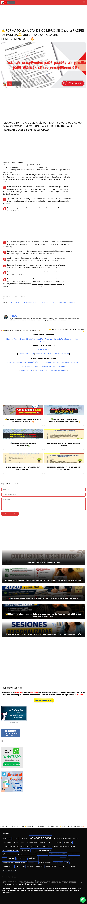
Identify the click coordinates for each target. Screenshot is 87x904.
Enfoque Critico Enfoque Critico (10, 846)
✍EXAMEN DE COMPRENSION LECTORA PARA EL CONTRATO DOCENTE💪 (66, 330)
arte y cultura (7, 842)
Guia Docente (25, 850)
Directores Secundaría (58, 370)
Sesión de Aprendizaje (50, 866)
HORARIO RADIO (42, 854)
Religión (45, 366)
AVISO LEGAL (18, 885)
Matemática (75, 362)
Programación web (45, 862)
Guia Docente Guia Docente (41, 850)
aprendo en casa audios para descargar (66, 838)
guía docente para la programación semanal (19, 854)
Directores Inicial (26, 370)
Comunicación (58, 362)
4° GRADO (47, 354)
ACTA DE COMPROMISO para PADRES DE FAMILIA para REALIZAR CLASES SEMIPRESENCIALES (43, 303)
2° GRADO (30, 354)
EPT (39, 366)
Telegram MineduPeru (27, 339)
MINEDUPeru (14, 316)
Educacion (58, 842)
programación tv (33, 862)
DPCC (9, 362)
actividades (7, 838)
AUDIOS (16, 842)
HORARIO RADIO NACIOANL (58, 854)
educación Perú (67, 842)
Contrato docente (32, 842)
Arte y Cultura (46, 362)
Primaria (63, 859)
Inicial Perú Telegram (44, 339)
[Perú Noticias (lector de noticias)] (7, 743)
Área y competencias (9, 870)
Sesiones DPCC (39, 866)
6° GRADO (65, 354)
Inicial (40, 350)
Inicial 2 (46, 350)
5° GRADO (56, 354)
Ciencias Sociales (19, 362)
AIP (50, 366)
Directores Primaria (41, 370)
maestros (11, 859)
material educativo (22, 859)
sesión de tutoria (63, 866)
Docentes (42, 842)
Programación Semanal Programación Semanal (15, 862)
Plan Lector (55, 859)
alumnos (15, 838)
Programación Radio (72, 859)
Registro (67, 862)
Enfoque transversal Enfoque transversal (30, 846)
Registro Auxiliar (8, 866)
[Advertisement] (43, 13)
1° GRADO (21, 354)
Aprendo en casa (40, 838)
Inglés (67, 362)
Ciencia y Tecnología (29, 366)
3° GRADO (38, 354)
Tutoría (55, 366)
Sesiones (30, 866)
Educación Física (33, 362)
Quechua (62, 366)
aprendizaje (23, 838)
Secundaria (20, 866)
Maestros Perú (11, 339)
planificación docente (45, 859)
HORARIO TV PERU (74, 854)
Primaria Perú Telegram (63, 339)
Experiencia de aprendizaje (10, 850)
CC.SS (22, 842)
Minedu (33, 858)
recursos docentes (58, 862)
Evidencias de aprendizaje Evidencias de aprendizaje (61, 846)
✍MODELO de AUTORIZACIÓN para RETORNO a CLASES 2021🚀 (22, 330)
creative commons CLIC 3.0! (16, 883)
